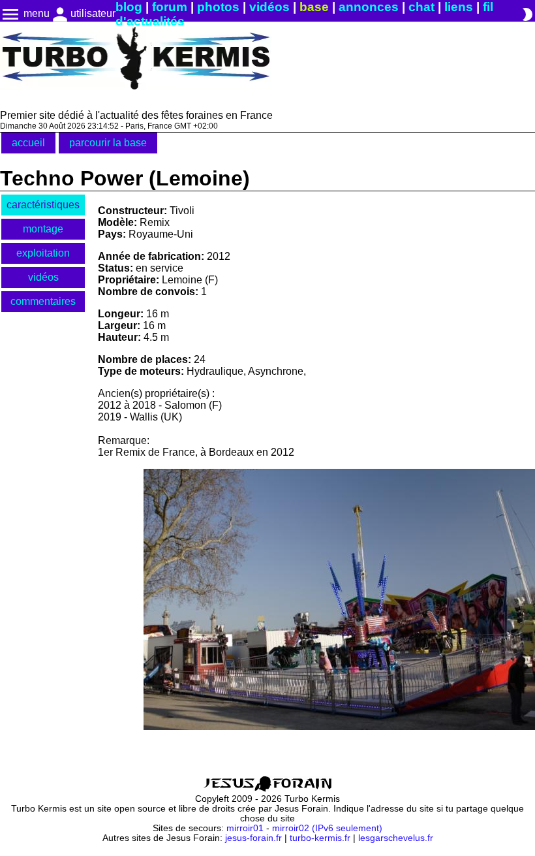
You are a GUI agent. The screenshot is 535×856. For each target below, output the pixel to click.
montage (43, 228)
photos (218, 7)
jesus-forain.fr (253, 838)
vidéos (269, 7)
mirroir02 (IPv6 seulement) (327, 828)
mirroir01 (245, 828)
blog (128, 7)
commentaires (43, 301)
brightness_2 (527, 14)
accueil (28, 142)
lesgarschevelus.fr (395, 838)
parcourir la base (108, 142)
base (314, 7)
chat (421, 7)
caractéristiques (43, 204)
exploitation (43, 253)
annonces (369, 7)
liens (458, 7)
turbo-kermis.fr (320, 838)
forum (169, 7)
